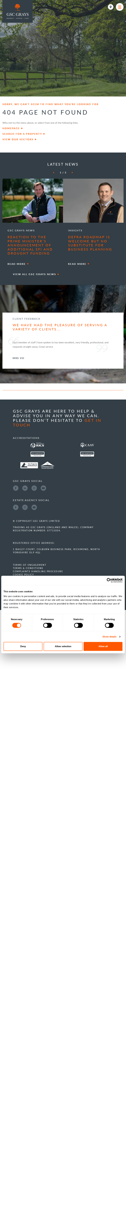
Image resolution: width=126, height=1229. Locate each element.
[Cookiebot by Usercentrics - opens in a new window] (109, 580)
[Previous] (55, 172)
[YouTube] (43, 514)
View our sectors (17, 139)
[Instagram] (34, 514)
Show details (109, 636)
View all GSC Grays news (34, 274)
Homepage (11, 128)
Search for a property (22, 133)
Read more (17, 263)
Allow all (103, 646)
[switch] (47, 625)
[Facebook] (15, 514)
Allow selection (63, 646)
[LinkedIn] (25, 514)
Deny (23, 646)
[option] (32, 223)
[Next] (70, 172)
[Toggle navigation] (119, 7)
